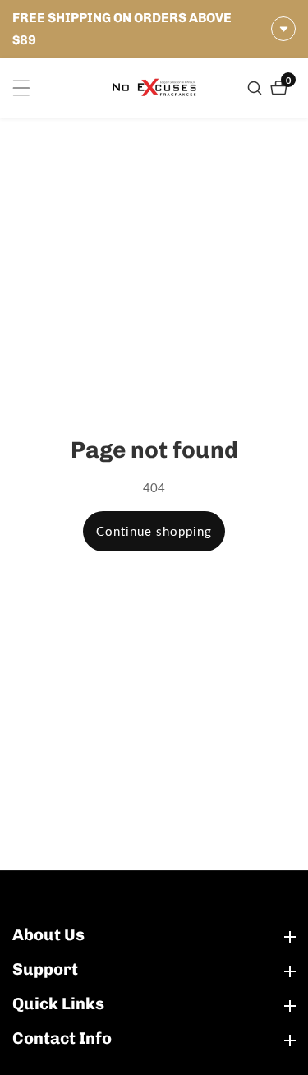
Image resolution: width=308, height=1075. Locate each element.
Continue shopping (154, 531)
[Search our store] (256, 88)
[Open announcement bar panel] (283, 28)
